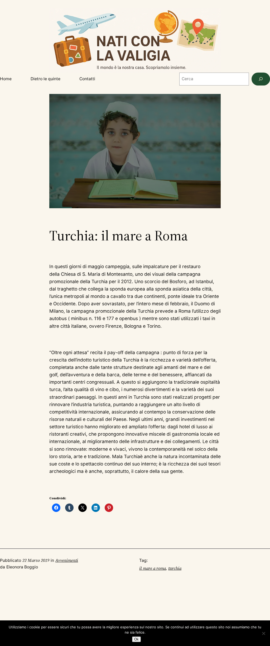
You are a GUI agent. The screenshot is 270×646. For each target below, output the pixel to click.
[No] (263, 633)
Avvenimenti (66, 560)
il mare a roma (152, 568)
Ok (136, 639)
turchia (174, 568)
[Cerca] (261, 79)
